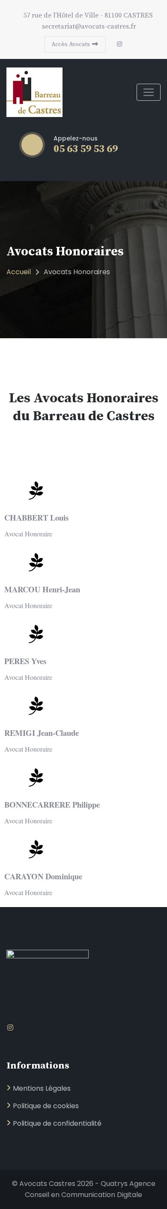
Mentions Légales (42, 1088)
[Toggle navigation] (149, 92)
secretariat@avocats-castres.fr (88, 26)
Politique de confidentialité (57, 1123)
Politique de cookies (46, 1106)
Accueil (18, 272)
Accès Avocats (71, 44)
